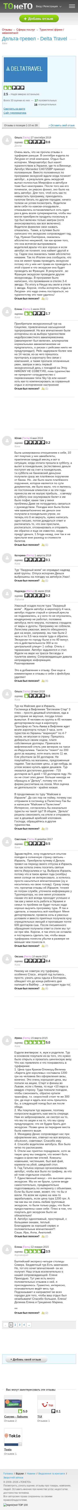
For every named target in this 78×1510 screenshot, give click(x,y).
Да (43, 298)
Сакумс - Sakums (16, 1416)
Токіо (8, 1449)
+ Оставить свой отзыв (61, 125)
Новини (31, 1473)
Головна (8, 1473)
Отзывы (7, 29)
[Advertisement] (44, 413)
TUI (39, 1416)
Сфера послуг (25, 29)
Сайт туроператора (15, 112)
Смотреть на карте (14, 108)
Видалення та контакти (51, 1473)
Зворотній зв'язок (13, 1477)
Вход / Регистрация (47, 6)
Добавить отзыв (39, 19)
